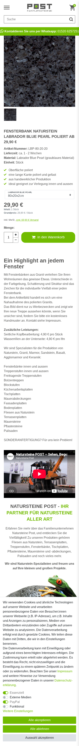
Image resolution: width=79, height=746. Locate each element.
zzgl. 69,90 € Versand (27, 220)
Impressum (64, 671)
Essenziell (17, 692)
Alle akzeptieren (40, 720)
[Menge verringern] (15, 240)
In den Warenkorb (51, 237)
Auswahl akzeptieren (39, 737)
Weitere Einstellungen (18, 711)
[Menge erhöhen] (15, 234)
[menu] (8, 7)
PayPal (15, 702)
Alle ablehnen (39, 728)
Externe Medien (20, 697)
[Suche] (71, 19)
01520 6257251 (41, 31)
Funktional (17, 706)
